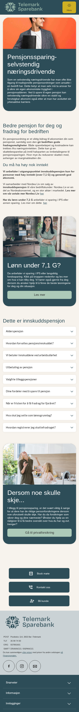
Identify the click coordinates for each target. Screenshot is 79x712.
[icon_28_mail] (35, 666)
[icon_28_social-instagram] (22, 666)
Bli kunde (39, 601)
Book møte (39, 573)
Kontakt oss (39, 587)
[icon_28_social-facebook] (9, 666)
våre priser (27, 652)
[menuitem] (24, 7)
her (42, 193)
